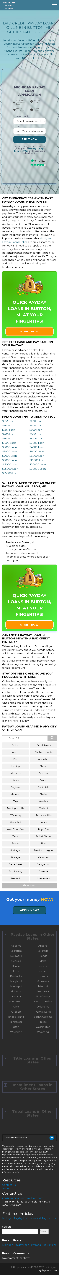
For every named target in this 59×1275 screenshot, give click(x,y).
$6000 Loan (36, 451)
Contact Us (9, 1185)
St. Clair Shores (43, 836)
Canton (43, 780)
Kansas (43, 971)
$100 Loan (8, 421)
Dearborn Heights (43, 850)
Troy (15, 801)
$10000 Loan (37, 460)
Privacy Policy (36, 149)
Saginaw (15, 787)
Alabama (16, 945)
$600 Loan (35, 429)
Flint (15, 759)
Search (6, 1226)
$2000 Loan (36, 442)
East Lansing (15, 871)
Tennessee (16, 1021)
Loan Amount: (20, 116)
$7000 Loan (9, 455)
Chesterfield (43, 878)
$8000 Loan (36, 455)
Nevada (16, 996)
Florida (43, 956)
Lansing (15, 766)
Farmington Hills (15, 808)
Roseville (43, 871)
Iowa (16, 971)
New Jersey (43, 996)
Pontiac (15, 843)
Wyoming (15, 815)
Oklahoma (43, 1006)
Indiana (43, 966)
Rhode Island (16, 1016)
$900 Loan (8, 438)
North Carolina (43, 1001)
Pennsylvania (43, 1011)
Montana (16, 991)
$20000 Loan (37, 464)
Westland (44, 801)
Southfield (43, 787)
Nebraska (43, 991)
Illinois (16, 966)
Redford (15, 878)
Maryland (16, 981)
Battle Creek (15, 864)
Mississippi (16, 986)
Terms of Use (21, 151)
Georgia (16, 961)
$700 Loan (8, 434)
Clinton (43, 766)
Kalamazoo (15, 773)
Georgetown (43, 864)
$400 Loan (35, 425)
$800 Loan (36, 434)
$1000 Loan (36, 438)
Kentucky (16, 976)
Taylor (15, 836)
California (16, 950)
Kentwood (43, 857)
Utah (16, 1027)
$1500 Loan (9, 442)
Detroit (15, 745)
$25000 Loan (10, 468)
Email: (16, 126)
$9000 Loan (9, 460)
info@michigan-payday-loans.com (22, 1198)
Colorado (43, 950)
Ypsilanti (43, 808)
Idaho (42, 961)
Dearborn (44, 773)
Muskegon (15, 850)
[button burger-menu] (54, 5)
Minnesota (43, 981)
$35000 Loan (10, 473)
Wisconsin (16, 1032)
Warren (15, 752)
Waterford (15, 822)
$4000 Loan (36, 447)
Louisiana (43, 976)
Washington (43, 1027)
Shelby (43, 794)
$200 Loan (35, 421)
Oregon (16, 1011)
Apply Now (29, 139)
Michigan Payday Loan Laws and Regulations (29, 1218)
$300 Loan (8, 425)
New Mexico (16, 1001)
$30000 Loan (37, 468)
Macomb (15, 794)
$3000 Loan (9, 447)
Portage (15, 857)
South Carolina (43, 1016)
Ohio (16, 1006)
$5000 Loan (9, 451)
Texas (43, 1021)
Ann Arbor (43, 759)
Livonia (15, 780)
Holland (43, 822)
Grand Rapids (44, 745)
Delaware (16, 956)
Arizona (43, 945)
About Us (8, 1188)
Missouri (43, 986)
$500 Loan (8, 429)
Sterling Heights (43, 752)
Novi (43, 843)
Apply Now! (29, 910)
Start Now (29, 331)
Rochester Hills (43, 815)
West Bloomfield (16, 829)
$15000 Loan (10, 464)
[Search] (52, 738)
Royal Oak (43, 829)
